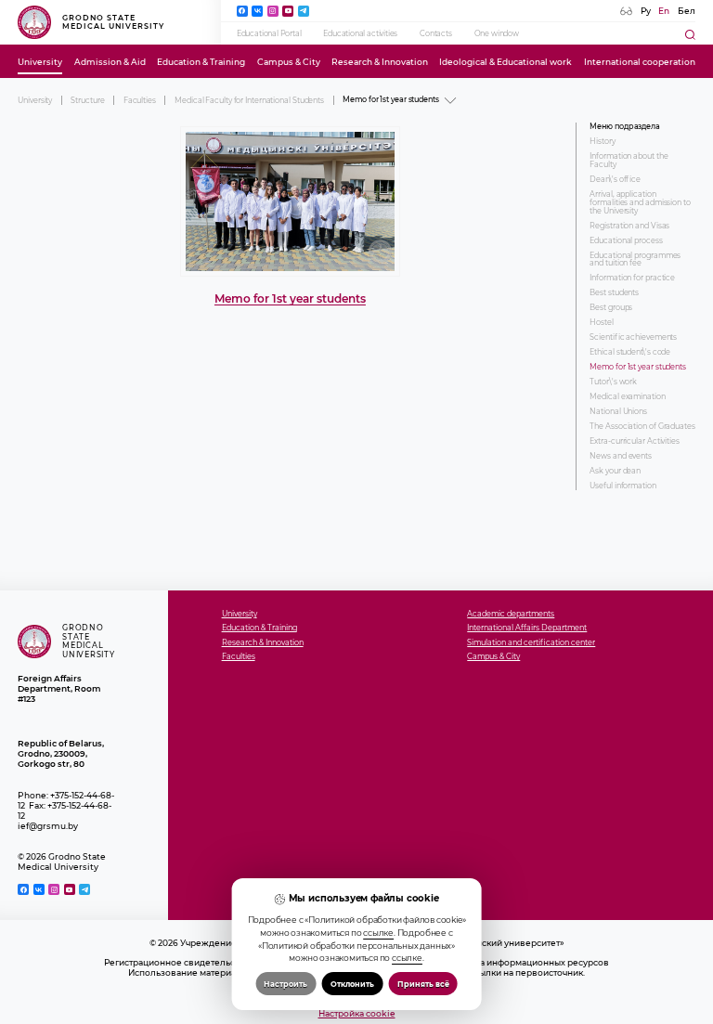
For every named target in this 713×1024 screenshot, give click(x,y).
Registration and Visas (629, 226)
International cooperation (639, 62)
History (602, 141)
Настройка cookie (356, 1013)
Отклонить (352, 984)
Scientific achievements (633, 337)
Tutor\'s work (613, 382)
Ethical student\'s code (630, 352)
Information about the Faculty (629, 160)
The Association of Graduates (642, 426)
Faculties (139, 100)
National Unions (618, 412)
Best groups (611, 308)
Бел (686, 11)
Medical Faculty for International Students (249, 100)
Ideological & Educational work (505, 62)
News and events (621, 456)
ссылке (378, 932)
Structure (87, 100)
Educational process (626, 241)
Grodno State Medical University (112, 22)
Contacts (435, 33)
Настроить (285, 984)
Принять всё (423, 984)
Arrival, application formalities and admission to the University (640, 202)
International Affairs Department (527, 628)
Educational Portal (269, 33)
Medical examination (627, 397)
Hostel (601, 322)
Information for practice (632, 278)
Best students (614, 293)
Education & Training (201, 62)
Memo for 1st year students (290, 298)
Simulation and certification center (531, 643)
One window (496, 33)
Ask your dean (615, 471)
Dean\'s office (615, 179)
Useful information (622, 486)
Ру (646, 11)
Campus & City (288, 62)
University (40, 62)
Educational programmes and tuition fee (635, 260)
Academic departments (510, 614)
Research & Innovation (379, 62)
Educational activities (360, 33)
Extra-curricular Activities (634, 441)
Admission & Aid (110, 62)
